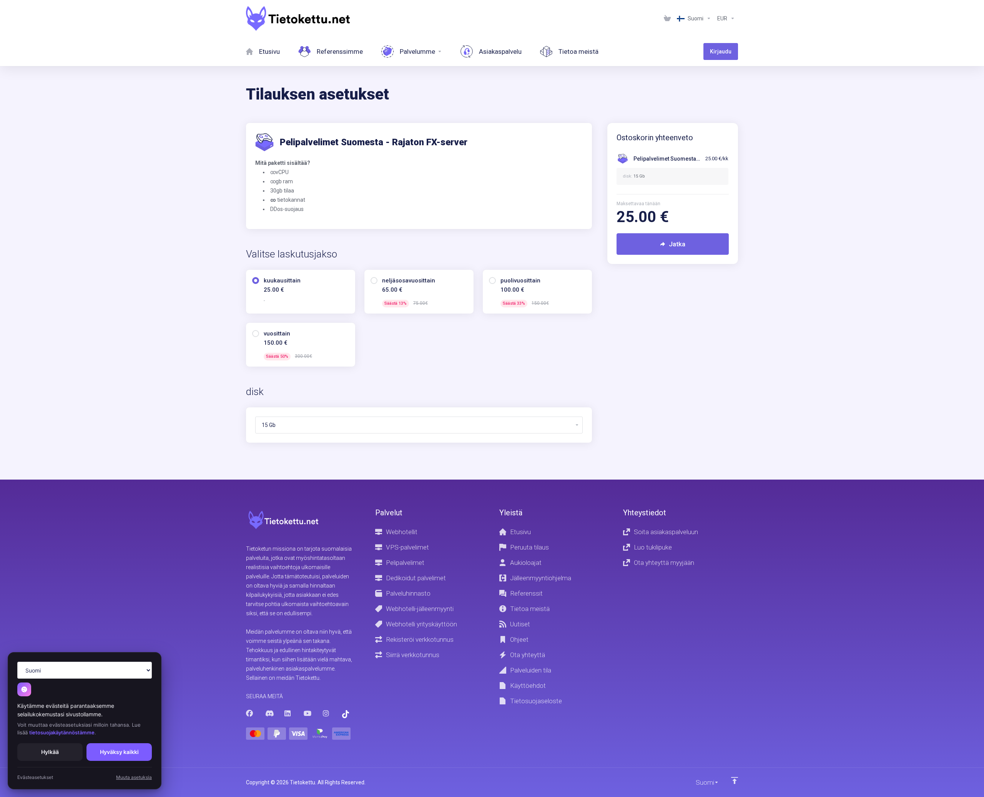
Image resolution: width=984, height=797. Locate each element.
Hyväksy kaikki (119, 752)
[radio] (255, 280)
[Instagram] (326, 713)
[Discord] (268, 713)
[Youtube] (307, 713)
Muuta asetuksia (134, 777)
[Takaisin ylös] (734, 780)
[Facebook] (249, 713)
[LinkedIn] (288, 713)
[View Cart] (667, 18)
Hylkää (50, 752)
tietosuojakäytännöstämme (62, 732)
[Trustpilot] (345, 714)
